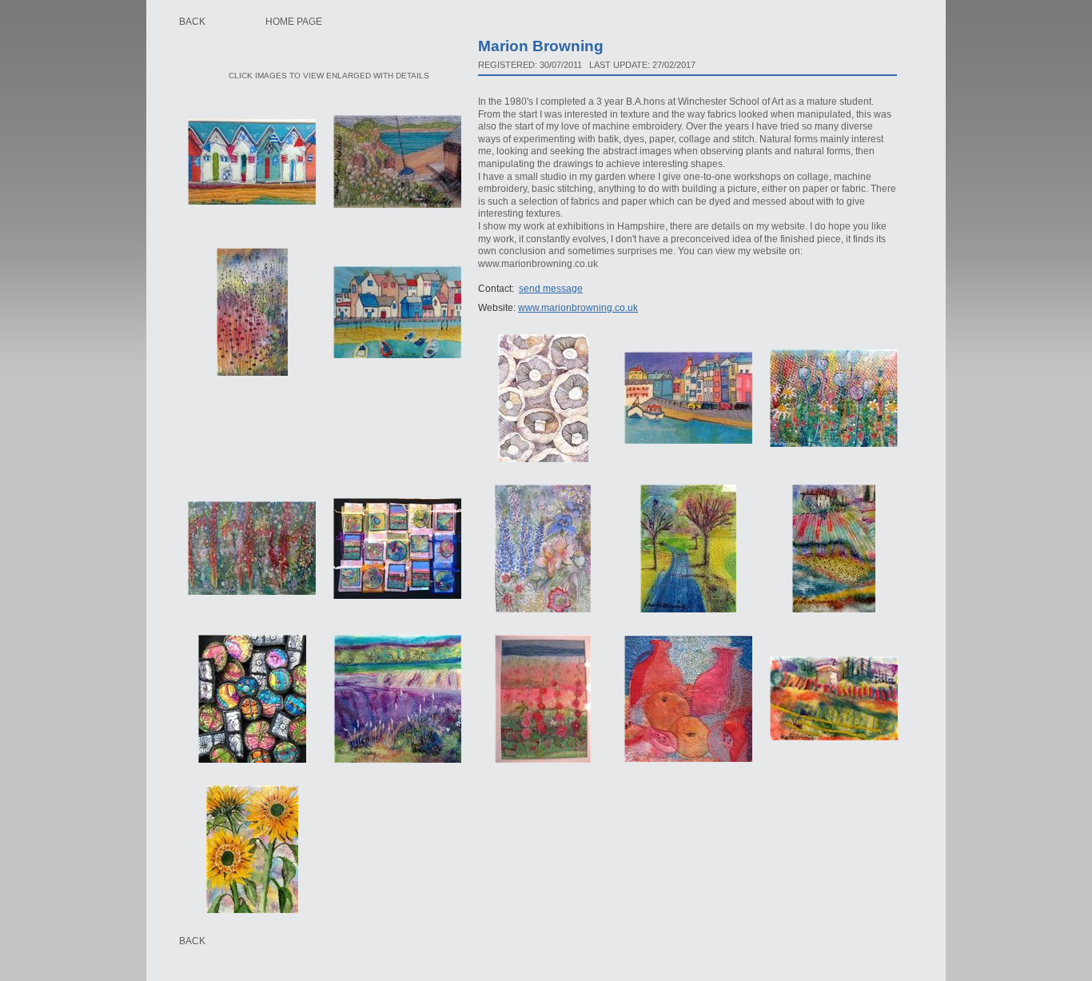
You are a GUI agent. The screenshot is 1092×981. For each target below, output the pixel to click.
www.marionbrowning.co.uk (578, 307)
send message (551, 288)
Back (192, 21)
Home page (293, 21)
